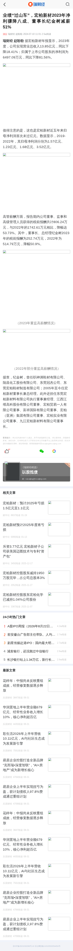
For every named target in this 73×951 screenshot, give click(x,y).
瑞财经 (11, 34)
